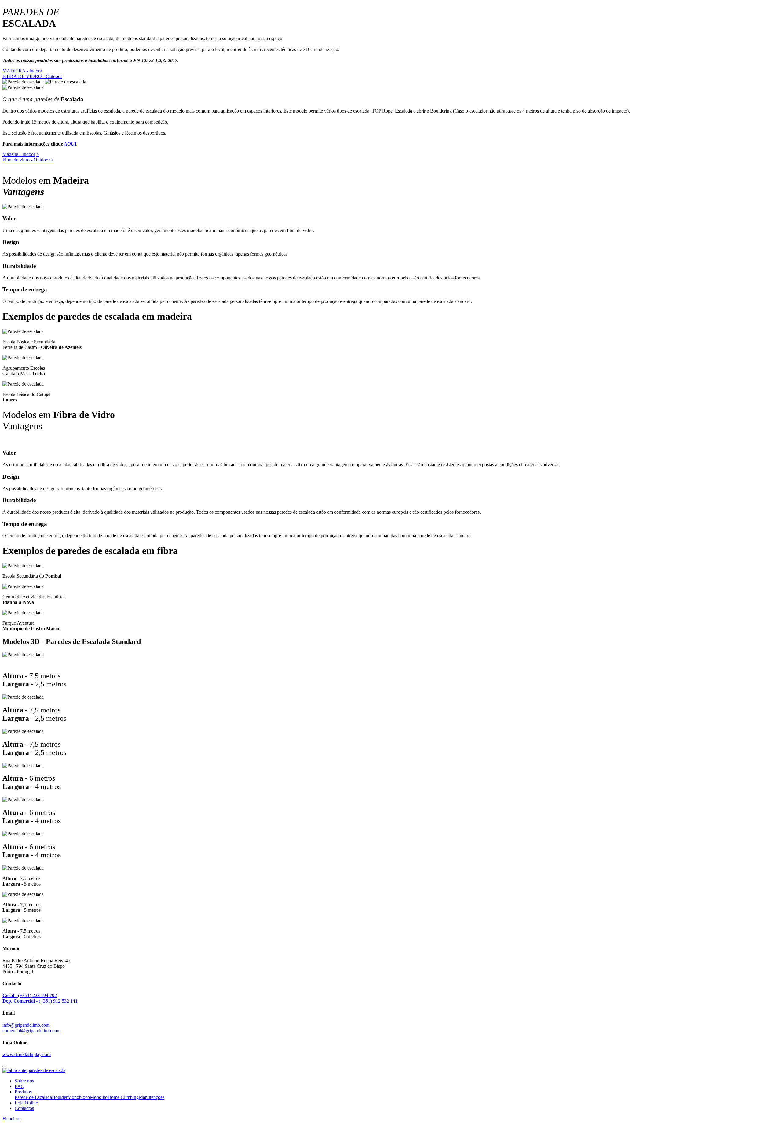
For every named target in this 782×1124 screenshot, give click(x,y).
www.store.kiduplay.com (26, 1054)
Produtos (23, 1091)
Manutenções (151, 1097)
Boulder (60, 1097)
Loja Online (26, 1102)
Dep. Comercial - (20, 1001)
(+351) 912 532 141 (58, 1001)
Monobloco (79, 1097)
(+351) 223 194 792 (37, 995)
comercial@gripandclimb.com (31, 1030)
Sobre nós (24, 1080)
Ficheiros (11, 1118)
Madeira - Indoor (18, 154)
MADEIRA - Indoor (22, 70)
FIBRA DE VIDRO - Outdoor (32, 76)
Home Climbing (123, 1097)
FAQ (19, 1086)
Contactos (24, 1108)
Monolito (99, 1097)
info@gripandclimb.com (25, 1025)
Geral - (9, 995)
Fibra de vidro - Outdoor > (28, 159)
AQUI (70, 143)
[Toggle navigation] (4, 1066)
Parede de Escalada (33, 1097)
